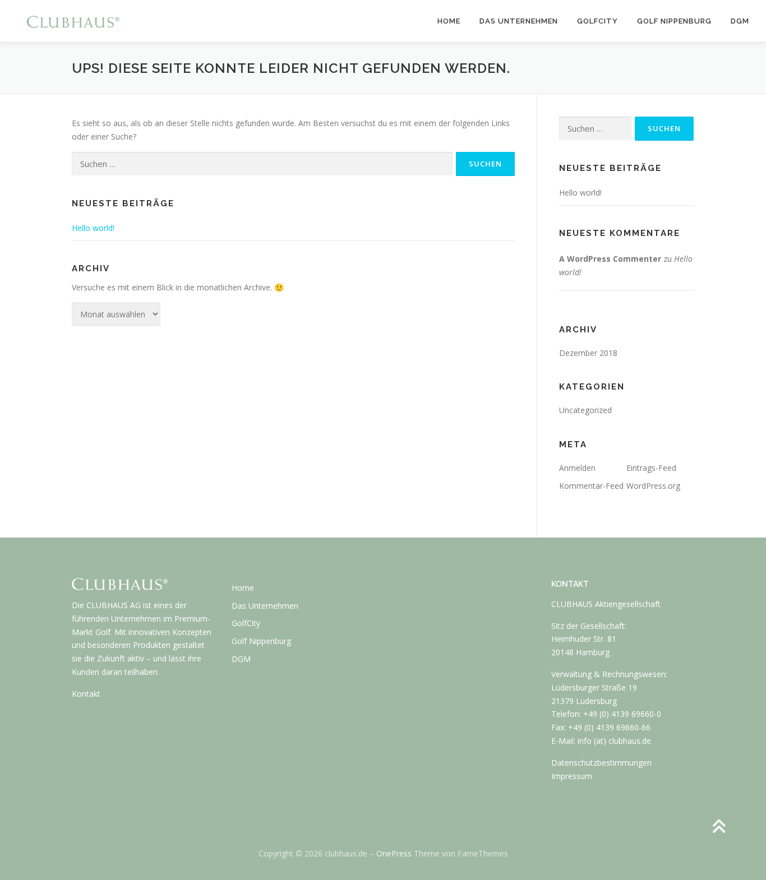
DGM (740, 21)
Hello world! (93, 228)
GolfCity (597, 21)
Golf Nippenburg (674, 21)
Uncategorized (585, 410)
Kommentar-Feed (591, 485)
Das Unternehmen (518, 21)
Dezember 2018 (588, 353)
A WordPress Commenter (610, 258)
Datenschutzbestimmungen (601, 762)
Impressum (571, 776)
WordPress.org (653, 485)
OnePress (394, 853)
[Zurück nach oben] (719, 827)
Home (448, 21)
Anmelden (577, 467)
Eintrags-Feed (651, 467)
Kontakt (86, 693)
